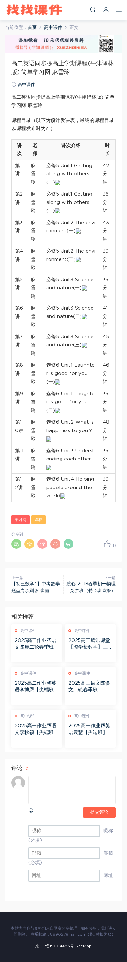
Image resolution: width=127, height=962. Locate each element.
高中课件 (26, 85)
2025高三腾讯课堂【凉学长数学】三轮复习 (90, 644)
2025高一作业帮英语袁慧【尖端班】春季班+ (90, 729)
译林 (38, 520)
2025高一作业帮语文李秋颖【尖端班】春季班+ (37, 729)
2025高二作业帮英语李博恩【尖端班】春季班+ (37, 687)
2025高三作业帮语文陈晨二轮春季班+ (36, 643)
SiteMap (83, 946)
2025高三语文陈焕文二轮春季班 (89, 686)
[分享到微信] (16, 544)
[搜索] (93, 10)
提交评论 (99, 812)
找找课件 (34, 10)
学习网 (20, 520)
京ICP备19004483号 (54, 946)
